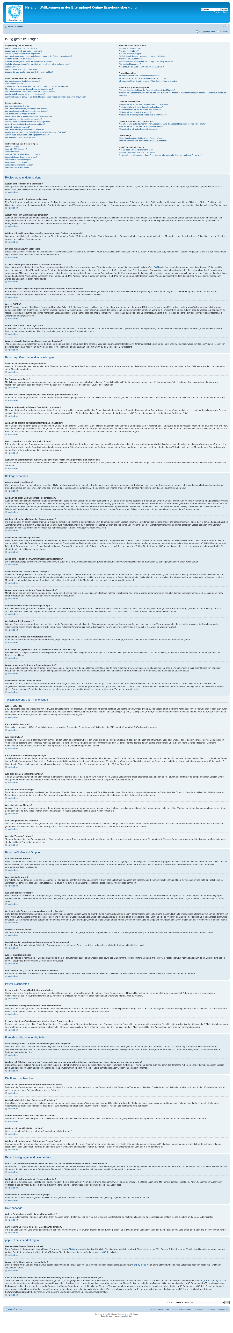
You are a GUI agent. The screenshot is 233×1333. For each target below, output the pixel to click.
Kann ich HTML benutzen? (16, 149)
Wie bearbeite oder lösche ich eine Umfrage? (23, 119)
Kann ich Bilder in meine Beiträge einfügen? (23, 154)
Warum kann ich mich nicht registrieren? (21, 69)
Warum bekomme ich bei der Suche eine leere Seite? (140, 110)
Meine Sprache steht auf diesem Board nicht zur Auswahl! (29, 89)
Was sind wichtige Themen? (16, 162)
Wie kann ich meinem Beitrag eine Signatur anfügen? (26, 111)
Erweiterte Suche (221, 12)
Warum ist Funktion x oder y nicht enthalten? (137, 152)
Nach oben (13, 192)
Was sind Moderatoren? (129, 51)
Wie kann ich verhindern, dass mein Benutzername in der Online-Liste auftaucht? (38, 56)
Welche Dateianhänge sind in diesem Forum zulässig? (141, 138)
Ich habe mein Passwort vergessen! (20, 59)
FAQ (200, 31)
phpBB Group (71, 1249)
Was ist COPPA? (12, 67)
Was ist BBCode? (12, 146)
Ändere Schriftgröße (225, 26)
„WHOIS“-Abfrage (211, 1280)
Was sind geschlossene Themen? (19, 165)
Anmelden (224, 31)
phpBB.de (104, 1252)
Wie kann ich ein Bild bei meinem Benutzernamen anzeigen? (30, 92)
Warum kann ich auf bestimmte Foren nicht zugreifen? (27, 122)
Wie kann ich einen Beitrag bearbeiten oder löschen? (26, 108)
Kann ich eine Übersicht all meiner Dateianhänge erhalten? (143, 141)
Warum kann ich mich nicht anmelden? (21, 48)
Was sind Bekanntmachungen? (18, 160)
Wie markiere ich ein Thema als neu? (20, 137)
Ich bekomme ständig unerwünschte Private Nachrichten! (142, 78)
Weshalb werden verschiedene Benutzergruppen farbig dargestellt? (146, 61)
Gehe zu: (170, 1302)
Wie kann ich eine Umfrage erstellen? (20, 114)
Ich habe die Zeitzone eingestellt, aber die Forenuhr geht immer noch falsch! (36, 86)
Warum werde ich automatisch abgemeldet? (23, 54)
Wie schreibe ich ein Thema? (17, 106)
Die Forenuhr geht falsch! (15, 84)
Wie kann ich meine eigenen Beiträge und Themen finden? (142, 115)
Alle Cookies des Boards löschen (174, 1309)
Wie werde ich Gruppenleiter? (131, 59)
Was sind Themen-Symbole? (17, 167)
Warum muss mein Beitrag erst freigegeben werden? (27, 135)
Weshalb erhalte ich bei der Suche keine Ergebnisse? (141, 107)
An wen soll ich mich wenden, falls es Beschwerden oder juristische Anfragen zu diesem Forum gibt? (160, 155)
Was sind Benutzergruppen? (130, 54)
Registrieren (211, 31)
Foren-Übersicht (15, 27)
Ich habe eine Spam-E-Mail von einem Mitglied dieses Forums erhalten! (148, 81)
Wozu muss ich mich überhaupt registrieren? (23, 51)
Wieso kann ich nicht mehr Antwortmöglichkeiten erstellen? (29, 116)
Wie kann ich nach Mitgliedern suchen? (135, 112)
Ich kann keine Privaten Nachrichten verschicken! (139, 76)
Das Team (154, 1309)
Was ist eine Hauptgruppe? (130, 64)
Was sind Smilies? (12, 152)
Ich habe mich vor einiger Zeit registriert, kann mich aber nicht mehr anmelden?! (38, 64)
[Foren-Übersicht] (14, 12)
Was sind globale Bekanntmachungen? (21, 157)
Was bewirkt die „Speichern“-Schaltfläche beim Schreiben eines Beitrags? (35, 132)
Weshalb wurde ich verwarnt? (17, 127)
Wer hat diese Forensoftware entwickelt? (135, 150)
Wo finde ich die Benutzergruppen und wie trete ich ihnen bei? (144, 56)
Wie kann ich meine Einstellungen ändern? (22, 81)
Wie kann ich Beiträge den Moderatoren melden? (25, 129)
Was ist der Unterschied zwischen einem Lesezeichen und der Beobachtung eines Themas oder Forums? (162, 124)
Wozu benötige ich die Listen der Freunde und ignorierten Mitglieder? (147, 90)
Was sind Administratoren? (130, 48)
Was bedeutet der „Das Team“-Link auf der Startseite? (141, 67)
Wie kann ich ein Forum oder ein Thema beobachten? (141, 127)
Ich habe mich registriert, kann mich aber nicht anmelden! (28, 61)
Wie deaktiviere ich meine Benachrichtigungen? (138, 129)
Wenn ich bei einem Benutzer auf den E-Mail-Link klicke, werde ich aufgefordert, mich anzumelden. (45, 97)
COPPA (157, 267)
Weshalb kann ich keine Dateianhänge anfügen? (25, 124)
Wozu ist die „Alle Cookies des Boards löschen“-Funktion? (29, 72)
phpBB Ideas (140, 1265)
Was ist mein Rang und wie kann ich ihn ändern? (25, 94)
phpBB (108, 1314)
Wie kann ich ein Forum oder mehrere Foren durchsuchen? (143, 104)
